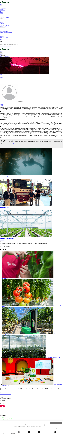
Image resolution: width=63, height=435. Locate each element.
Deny (56, 428)
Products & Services (3, 26)
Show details (13, 433)
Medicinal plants (2, 10)
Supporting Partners (3, 43)
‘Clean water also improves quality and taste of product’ (53, 357)
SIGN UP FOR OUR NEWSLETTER (5, 17)
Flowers (1, 9)
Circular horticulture (3, 8)
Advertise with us (2, 36)
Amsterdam (1, 22)
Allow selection (56, 425)
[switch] (29, 432)
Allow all (56, 423)
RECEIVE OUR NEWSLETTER (5, 56)
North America (2, 23)
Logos (1, 38)
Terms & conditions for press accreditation (6, 32)
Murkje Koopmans (16, 143)
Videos (1, 39)
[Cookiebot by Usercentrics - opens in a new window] (5, 433)
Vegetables (1, 12)
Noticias (1, 13)
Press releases (2, 30)
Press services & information (4, 31)
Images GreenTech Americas (4, 37)
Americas (1, 21)
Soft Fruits (1, 11)
